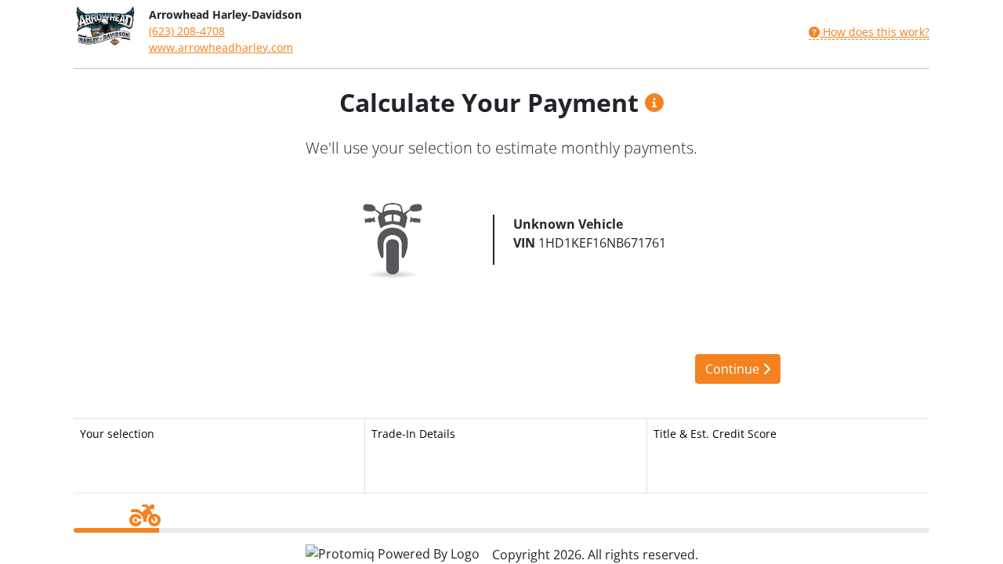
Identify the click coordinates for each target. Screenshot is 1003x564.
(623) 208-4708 (187, 31)
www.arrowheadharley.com (221, 47)
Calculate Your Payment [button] (492, 102)
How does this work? (874, 31)
